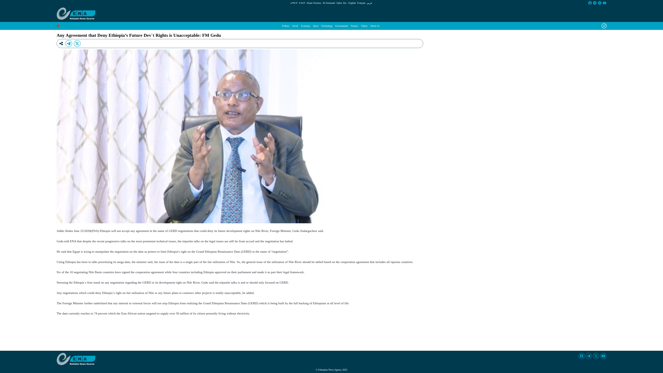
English (352, 3)
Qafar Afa (341, 3)
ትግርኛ (302, 3)
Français (361, 3)
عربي (369, 3)
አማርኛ (294, 3)
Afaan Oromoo (313, 3)
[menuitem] (286, 26)
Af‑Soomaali (329, 3)
